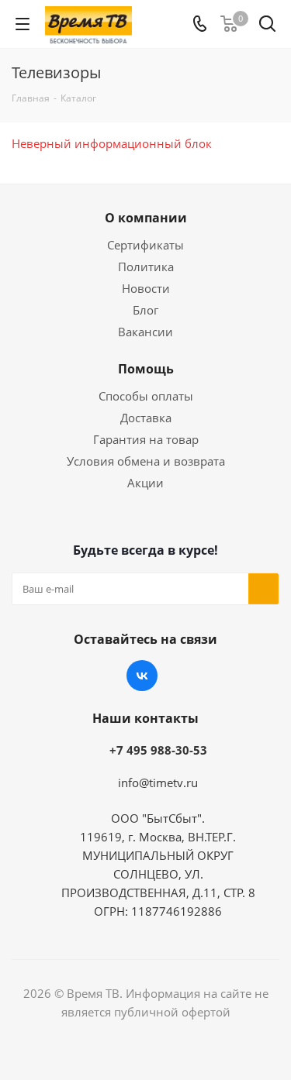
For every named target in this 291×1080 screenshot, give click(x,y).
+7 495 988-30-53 (158, 750)
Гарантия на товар (146, 439)
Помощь (146, 368)
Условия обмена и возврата (146, 461)
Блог (145, 310)
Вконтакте (142, 675)
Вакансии (145, 331)
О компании (146, 217)
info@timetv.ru (158, 782)
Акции (145, 482)
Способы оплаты (146, 396)
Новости (146, 288)
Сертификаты (145, 245)
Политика (146, 266)
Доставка (145, 417)
